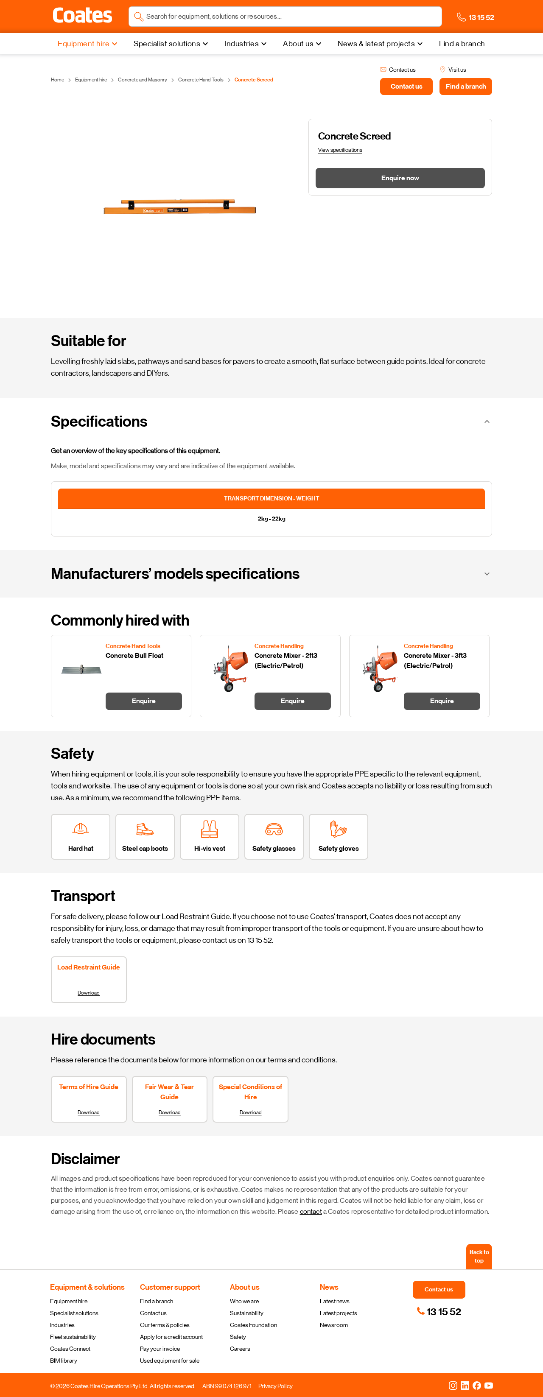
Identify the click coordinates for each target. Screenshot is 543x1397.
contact (311, 1211)
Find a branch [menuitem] (462, 43)
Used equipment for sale (169, 1360)
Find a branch (156, 1301)
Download (89, 993)
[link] (439, 1312)
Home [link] (57, 80)
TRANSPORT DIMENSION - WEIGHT (271, 498)
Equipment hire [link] (91, 80)
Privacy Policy (275, 1386)
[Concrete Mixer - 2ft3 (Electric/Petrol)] (270, 676)
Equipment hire (68, 1301)
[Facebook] (477, 1385)
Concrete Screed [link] (254, 80)
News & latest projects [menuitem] (376, 43)
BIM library (63, 1360)
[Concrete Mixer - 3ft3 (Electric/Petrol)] (419, 676)
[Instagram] (453, 1385)
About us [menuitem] (298, 43)
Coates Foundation (253, 1325)
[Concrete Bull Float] (121, 676)
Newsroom (334, 1325)
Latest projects (338, 1313)
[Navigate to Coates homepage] (82, 17)
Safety (238, 1336)
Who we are (244, 1301)
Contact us (153, 1313)
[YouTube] (488, 1385)
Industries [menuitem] (241, 43)
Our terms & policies (165, 1325)
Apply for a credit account (171, 1336)
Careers (240, 1348)
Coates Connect (70, 1348)
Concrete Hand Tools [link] (201, 80)
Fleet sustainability (73, 1336)
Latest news (335, 1301)
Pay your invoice (160, 1348)
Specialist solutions (74, 1313)
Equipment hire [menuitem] (83, 43)
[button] (82, 15)
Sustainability (246, 1313)
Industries (62, 1325)
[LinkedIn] (465, 1385)
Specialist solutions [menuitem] (167, 43)
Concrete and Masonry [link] (142, 80)
